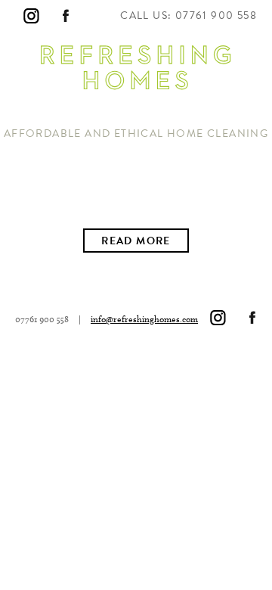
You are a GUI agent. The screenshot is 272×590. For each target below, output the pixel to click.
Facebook (66, 16)
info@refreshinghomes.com (144, 318)
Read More (136, 241)
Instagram (31, 16)
